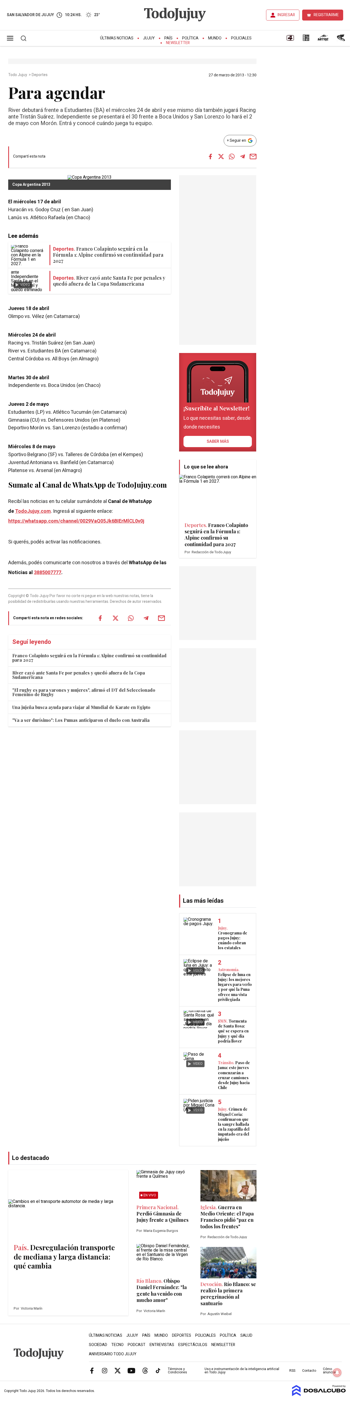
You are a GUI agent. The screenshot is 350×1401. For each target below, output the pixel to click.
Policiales (241, 38)
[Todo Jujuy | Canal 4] (290, 39)
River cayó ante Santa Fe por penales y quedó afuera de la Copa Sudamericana (78, 675)
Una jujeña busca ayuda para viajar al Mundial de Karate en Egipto (81, 707)
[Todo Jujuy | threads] (145, 1370)
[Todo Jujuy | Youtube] (131, 1370)
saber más (218, 441)
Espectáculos (192, 1345)
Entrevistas (162, 1345)
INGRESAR (286, 15)
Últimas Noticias (116, 38)
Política (190, 38)
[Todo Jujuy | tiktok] (158, 1370)
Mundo (214, 38)
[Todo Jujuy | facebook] (92, 1370)
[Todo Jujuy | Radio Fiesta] (341, 39)
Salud (246, 1335)
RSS (292, 1370)
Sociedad (98, 1345)
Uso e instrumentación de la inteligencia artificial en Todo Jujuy (242, 1371)
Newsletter (178, 43)
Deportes (40, 75)
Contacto (309, 1370)
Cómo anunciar (329, 1371)
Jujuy (149, 38)
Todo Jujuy (18, 75)
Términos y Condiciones (177, 1371)
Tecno (117, 1345)
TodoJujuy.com (33, 511)
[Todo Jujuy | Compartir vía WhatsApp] (232, 156)
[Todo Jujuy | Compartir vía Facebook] (210, 156)
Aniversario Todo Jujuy (112, 1354)
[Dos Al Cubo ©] (319, 1394)
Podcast (136, 1345)
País (168, 38)
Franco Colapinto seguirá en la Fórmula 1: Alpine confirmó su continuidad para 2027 (89, 658)
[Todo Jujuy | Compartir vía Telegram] (242, 156)
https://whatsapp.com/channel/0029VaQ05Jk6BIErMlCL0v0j (76, 521)
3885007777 (47, 572)
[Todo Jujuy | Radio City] (306, 39)
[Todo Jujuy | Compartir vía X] (221, 156)
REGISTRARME (326, 15)
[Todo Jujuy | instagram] (105, 1370)
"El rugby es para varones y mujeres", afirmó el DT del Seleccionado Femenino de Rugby (83, 692)
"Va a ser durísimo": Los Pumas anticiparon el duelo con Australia (81, 720)
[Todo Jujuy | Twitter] (118, 1370)
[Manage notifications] (337, 1372)
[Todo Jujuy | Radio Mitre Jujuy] (322, 39)
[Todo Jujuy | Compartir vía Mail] (253, 156)
